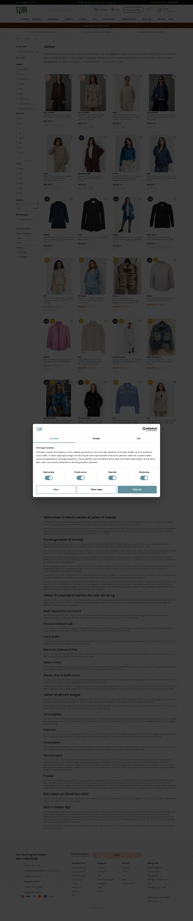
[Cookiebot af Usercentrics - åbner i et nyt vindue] (144, 429)
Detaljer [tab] (96, 438)
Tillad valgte (96, 489)
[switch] (81, 478)
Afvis (55, 489)
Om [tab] (139, 438)
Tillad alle (137, 489)
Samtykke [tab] (54, 438)
